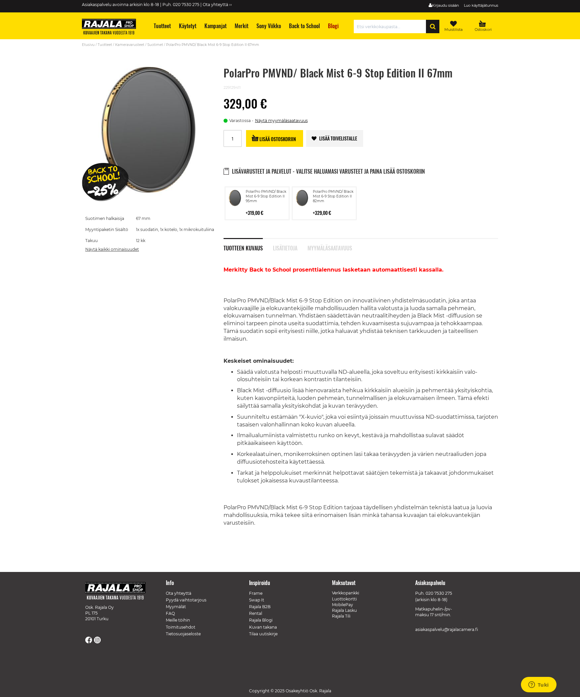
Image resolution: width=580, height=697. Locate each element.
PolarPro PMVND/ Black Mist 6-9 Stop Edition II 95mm (266, 196)
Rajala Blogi (261, 620)
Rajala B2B (260, 606)
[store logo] (112, 27)
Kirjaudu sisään (445, 5)
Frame (255, 593)
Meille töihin (178, 620)
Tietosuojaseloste (183, 633)
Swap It (256, 599)
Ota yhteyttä (178, 593)
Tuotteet (105, 45)
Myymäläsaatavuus (329, 247)
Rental (255, 613)
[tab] (248, 244)
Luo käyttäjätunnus (481, 5)
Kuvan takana (263, 627)
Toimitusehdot (180, 627)
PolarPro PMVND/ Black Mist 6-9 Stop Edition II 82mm (333, 196)
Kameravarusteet (129, 45)
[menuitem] (162, 26)
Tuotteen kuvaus (243, 247)
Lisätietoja (285, 247)
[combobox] (391, 26)
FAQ (170, 613)
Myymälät (176, 606)
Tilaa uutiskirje (263, 633)
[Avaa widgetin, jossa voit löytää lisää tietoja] (539, 685)
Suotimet (155, 45)
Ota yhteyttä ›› (217, 4)
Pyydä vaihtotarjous (186, 599)
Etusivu (88, 45)
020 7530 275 (439, 593)
